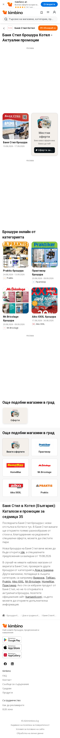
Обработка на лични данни (30, 733)
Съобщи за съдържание (15, 684)
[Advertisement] (30, 79)
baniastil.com (33, 597)
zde (22, 552)
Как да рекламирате (13, 705)
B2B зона (7, 709)
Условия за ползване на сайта (30, 729)
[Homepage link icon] (3, 615)
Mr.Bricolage (32, 581)
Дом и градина (44, 570)
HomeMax (48, 581)
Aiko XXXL (18, 581)
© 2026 (30, 721)
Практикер (9, 585)
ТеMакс (50, 577)
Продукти (7, 692)
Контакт (7, 679)
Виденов (38, 577)
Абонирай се (49, 28)
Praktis (6, 581)
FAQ (4, 675)
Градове (7, 688)
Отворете (49, 4)
